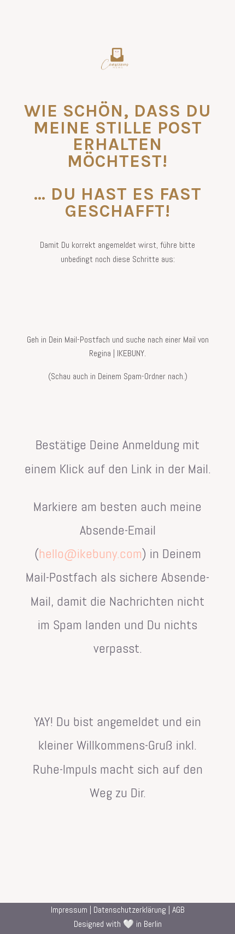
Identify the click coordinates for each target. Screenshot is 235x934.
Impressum (69, 909)
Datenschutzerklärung (129, 909)
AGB (178, 909)
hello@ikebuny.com (90, 553)
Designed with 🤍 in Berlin (118, 924)
